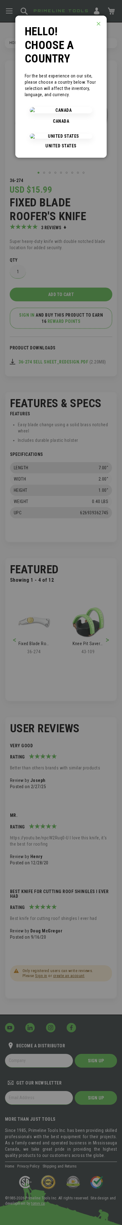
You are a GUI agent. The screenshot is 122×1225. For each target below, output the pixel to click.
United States (61, 145)
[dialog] (61, 612)
